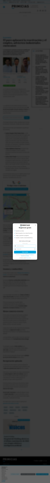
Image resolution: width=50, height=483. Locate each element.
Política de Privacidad (29, 254)
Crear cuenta (25, 252)
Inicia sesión (28, 257)
